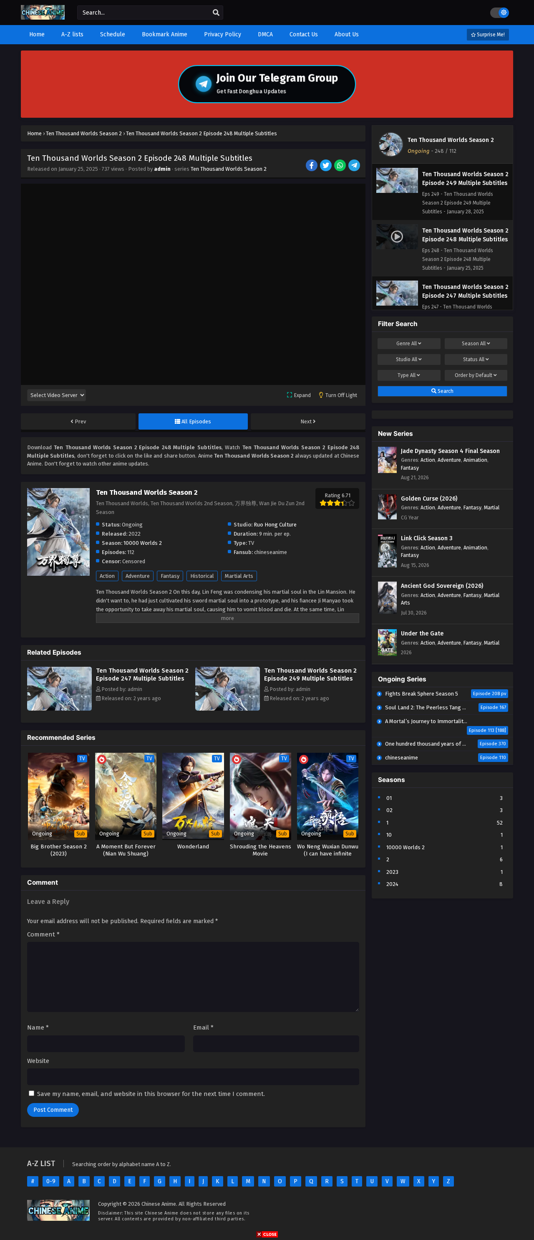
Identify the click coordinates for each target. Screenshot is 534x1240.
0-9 (50, 1181)
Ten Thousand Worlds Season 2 (229, 169)
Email (203, 1027)
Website (38, 1061)
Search (444, 391)
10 (389, 835)
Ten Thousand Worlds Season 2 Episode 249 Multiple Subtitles (310, 674)
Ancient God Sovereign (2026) (442, 586)
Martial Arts (239, 576)
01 (389, 798)
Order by (473, 375)
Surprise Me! (490, 35)
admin (162, 169)
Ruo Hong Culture (275, 524)
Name (38, 1027)
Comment (43, 934)
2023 (392, 872)
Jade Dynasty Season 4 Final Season (450, 451)
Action (107, 576)
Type (407, 375)
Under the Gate (422, 633)
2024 (392, 884)
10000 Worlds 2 (142, 543)
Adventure (138, 576)
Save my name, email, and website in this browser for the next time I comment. (151, 1094)
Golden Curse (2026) (429, 498)
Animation (475, 460)
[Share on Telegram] (354, 166)
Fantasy (170, 576)
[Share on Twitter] (326, 166)
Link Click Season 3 (427, 538)
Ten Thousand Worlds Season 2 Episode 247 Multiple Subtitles (142, 674)
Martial (491, 507)
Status (473, 359)
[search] (216, 12)
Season (474, 344)
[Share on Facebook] (312, 166)
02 (389, 810)
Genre (406, 344)
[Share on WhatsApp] (340, 166)
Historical (202, 576)
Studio (406, 359)
